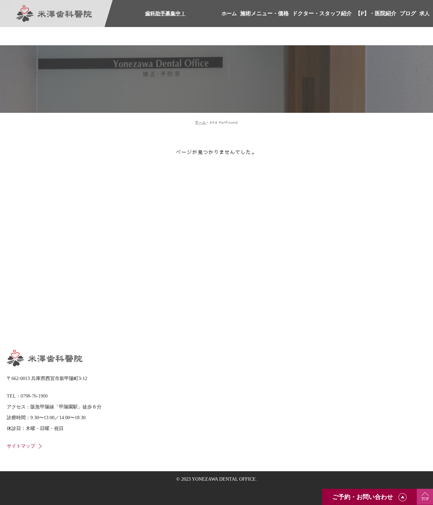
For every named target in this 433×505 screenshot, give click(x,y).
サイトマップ (21, 446)
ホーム (200, 122)
